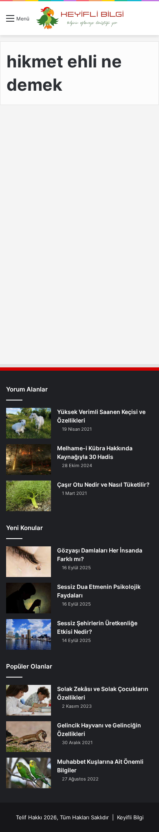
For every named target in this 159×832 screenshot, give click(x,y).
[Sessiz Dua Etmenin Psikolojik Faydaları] (28, 598)
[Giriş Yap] (134, 21)
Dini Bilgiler (30, 131)
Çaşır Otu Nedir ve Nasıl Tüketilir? (103, 484)
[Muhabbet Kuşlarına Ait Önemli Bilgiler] (28, 773)
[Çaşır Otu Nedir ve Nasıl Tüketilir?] (28, 496)
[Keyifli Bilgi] (79, 18)
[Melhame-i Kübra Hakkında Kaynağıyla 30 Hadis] (28, 459)
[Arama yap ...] (149, 21)
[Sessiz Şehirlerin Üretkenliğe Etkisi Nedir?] (28, 634)
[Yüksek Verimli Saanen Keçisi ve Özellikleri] (28, 423)
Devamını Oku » (43, 323)
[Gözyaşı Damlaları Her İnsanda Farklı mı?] (28, 561)
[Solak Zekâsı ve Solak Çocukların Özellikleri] (28, 700)
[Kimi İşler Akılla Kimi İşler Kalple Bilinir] (79, 230)
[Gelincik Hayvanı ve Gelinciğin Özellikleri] (28, 736)
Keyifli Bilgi (130, 817)
